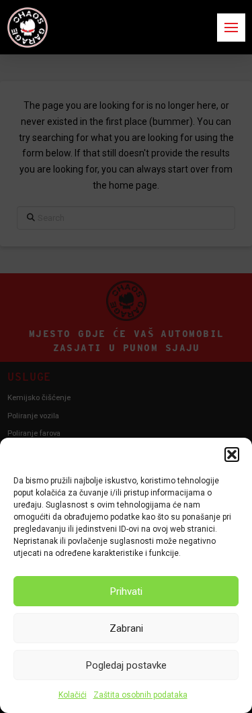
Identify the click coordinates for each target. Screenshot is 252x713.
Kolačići (72, 695)
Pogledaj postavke (126, 665)
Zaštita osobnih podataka (140, 695)
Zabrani (126, 628)
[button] (232, 454)
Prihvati (126, 591)
